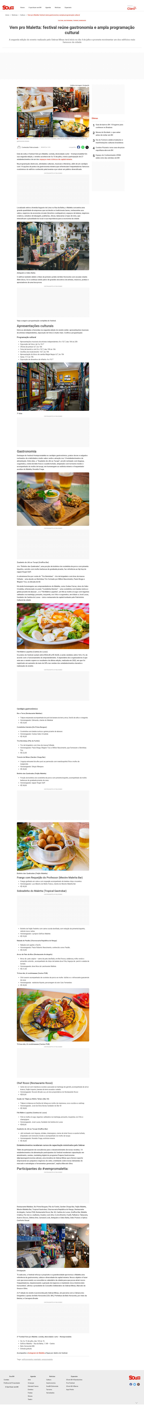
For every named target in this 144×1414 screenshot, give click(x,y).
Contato (6, 1380)
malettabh (37, 1359)
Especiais (74, 1376)
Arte (29, 1380)
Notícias (15, 15)
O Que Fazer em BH (11, 1387)
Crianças (31, 1383)
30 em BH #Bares (72, 1386)
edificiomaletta (27, 1359)
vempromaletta (47, 1359)
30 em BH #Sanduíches (74, 1380)
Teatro (30, 1399)
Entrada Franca (33, 1386)
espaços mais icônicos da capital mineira (56, 159)
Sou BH (11, 1376)
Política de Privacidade (12, 1383)
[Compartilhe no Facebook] (78, 147)
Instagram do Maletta (36, 1353)
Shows (30, 1396)
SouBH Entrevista (52, 1386)
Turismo (49, 1389)
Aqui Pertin (70, 1389)
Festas (30, 1393)
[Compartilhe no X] (87, 147)
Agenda (33, 1376)
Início (7, 15)
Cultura (22, 15)
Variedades (50, 1393)
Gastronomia (50, 1383)
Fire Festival (70, 1383)
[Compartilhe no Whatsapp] (83, 147)
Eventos (30, 1389)
